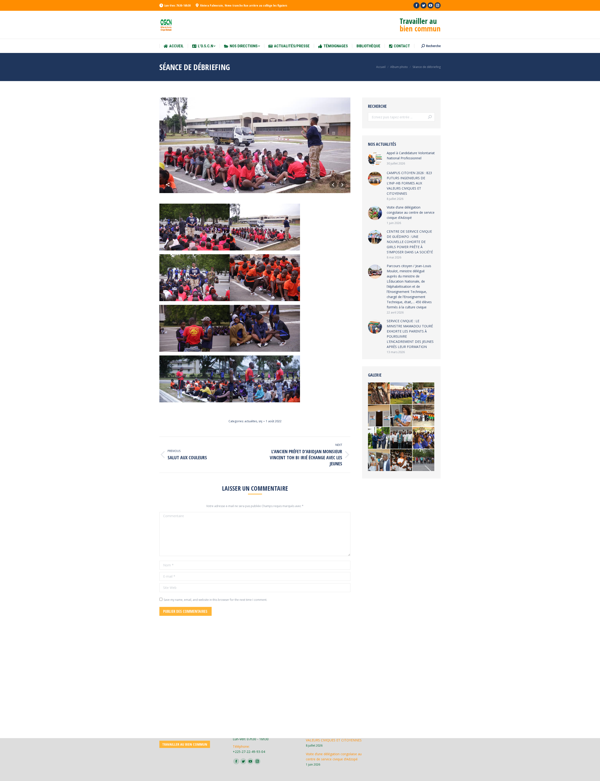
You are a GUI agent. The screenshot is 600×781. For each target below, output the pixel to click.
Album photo (399, 67)
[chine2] (423, 416)
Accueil (381, 67)
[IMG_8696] (401, 438)
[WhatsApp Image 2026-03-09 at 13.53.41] (401, 393)
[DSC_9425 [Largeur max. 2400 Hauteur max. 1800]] (401, 416)
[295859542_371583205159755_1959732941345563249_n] (423, 460)
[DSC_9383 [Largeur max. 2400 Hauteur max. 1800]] (379, 416)
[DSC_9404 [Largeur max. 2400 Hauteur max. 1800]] (379, 460)
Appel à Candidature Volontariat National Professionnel (411, 155)
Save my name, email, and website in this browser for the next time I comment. (215, 600)
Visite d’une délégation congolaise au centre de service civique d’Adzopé (411, 212)
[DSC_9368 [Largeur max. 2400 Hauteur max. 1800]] (423, 393)
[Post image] (375, 159)
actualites (250, 421)
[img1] (379, 438)
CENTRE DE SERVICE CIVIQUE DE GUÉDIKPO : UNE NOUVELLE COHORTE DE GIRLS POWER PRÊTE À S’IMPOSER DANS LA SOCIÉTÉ (410, 241)
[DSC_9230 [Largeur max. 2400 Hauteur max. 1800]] (423, 438)
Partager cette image (168, 184)
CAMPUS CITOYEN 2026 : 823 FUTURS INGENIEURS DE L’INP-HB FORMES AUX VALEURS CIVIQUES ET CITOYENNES (409, 183)
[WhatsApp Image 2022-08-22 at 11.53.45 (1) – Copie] (401, 460)
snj (260, 421)
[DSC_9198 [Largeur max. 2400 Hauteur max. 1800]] (379, 393)
